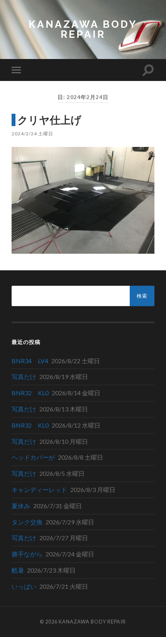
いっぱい (24, 586)
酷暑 (18, 570)
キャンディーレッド (39, 489)
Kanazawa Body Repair (83, 29)
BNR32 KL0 (30, 392)
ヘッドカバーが (33, 457)
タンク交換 (27, 522)
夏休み (21, 505)
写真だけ (24, 376)
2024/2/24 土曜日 (32, 133)
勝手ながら (27, 554)
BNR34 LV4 (30, 360)
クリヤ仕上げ (49, 119)
